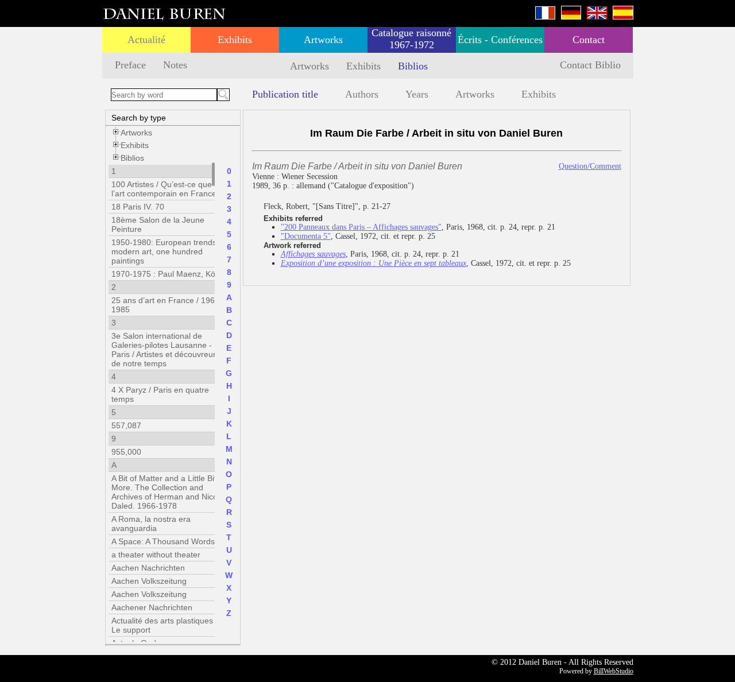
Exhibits (235, 39)
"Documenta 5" (306, 236)
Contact (588, 39)
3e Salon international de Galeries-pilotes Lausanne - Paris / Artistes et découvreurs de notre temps (165, 349)
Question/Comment (590, 166)
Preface (130, 65)
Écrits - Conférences (500, 39)
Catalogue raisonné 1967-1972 (411, 39)
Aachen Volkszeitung (149, 581)
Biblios (413, 66)
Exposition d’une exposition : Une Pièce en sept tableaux (373, 263)
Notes (175, 65)
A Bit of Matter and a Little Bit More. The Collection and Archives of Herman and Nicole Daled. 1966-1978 (167, 492)
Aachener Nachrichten (151, 607)
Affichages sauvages (313, 254)
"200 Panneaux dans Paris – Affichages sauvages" (361, 227)
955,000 (126, 451)
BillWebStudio (613, 671)
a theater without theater (155, 554)
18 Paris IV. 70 (137, 206)
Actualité (146, 39)
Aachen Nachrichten (148, 567)
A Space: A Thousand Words (163, 541)
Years (416, 94)
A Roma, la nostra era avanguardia (151, 523)
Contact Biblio (590, 65)
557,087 (126, 425)
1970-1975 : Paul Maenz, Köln (166, 273)
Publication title (285, 94)
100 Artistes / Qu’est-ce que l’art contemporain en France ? (167, 189)
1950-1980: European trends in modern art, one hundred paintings (168, 251)
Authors (361, 94)
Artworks (323, 39)
